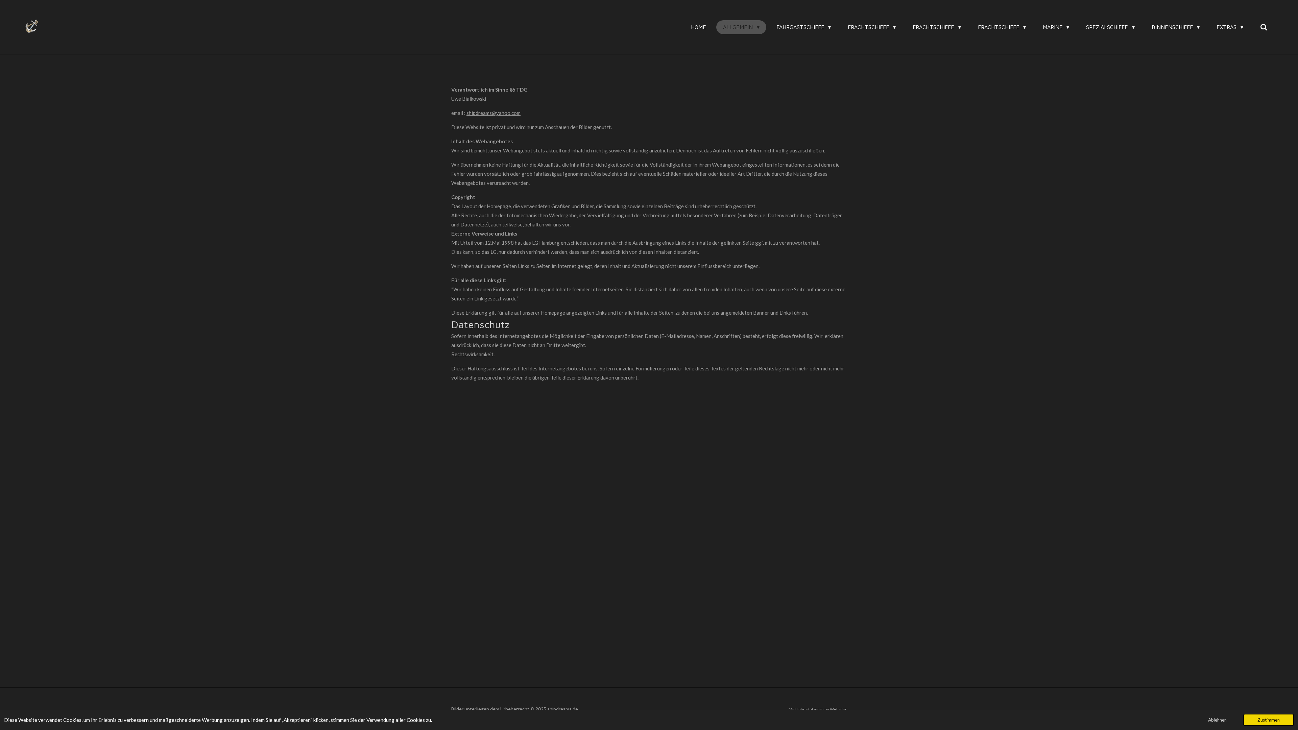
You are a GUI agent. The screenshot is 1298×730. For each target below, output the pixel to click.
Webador (838, 709)
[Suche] (1263, 27)
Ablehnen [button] (1217, 720)
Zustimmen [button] (1268, 720)
